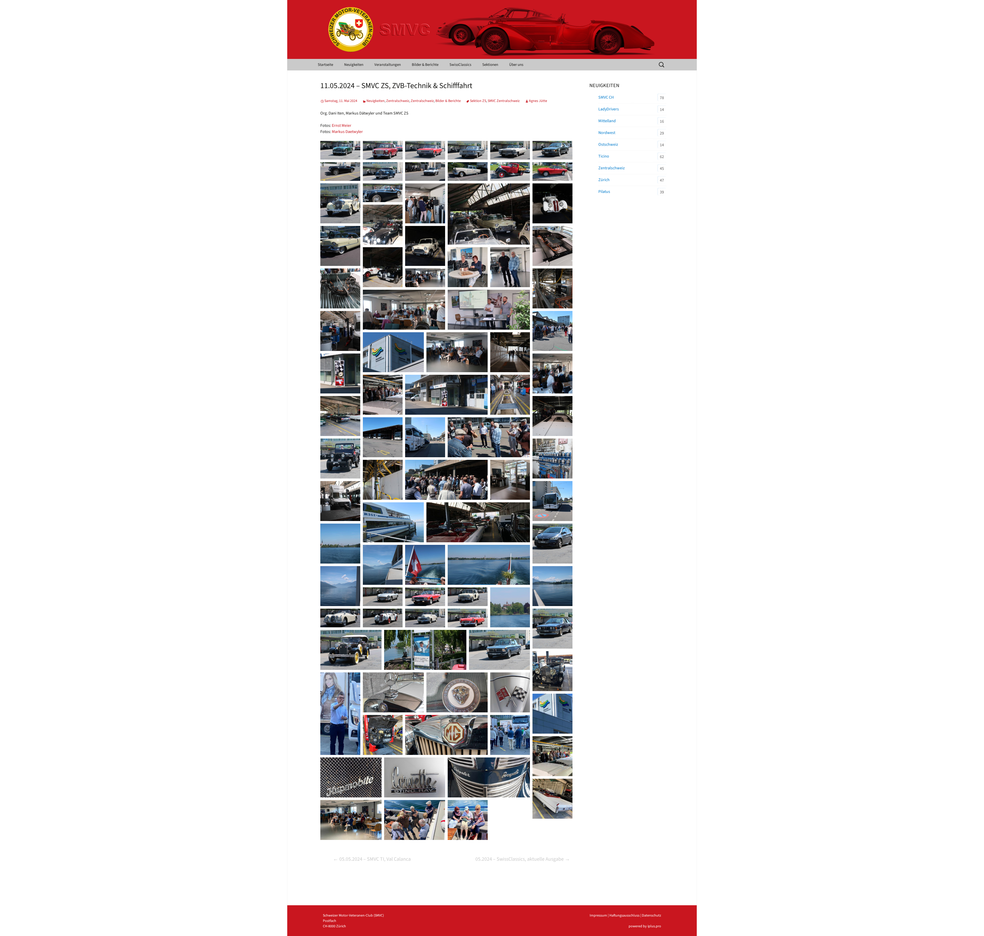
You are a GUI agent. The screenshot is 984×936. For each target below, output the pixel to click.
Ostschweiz (608, 144)
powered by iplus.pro (645, 926)
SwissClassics (460, 64)
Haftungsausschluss (624, 915)
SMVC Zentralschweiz (504, 100)
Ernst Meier (341, 125)
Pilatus (604, 191)
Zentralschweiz (397, 100)
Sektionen (490, 64)
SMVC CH (606, 97)
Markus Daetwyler (347, 131)
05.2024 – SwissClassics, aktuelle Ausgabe (522, 859)
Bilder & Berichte (425, 64)
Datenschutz (651, 915)
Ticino (603, 156)
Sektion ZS (478, 100)
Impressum (598, 915)
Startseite (325, 64)
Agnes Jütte (538, 100)
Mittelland (607, 121)
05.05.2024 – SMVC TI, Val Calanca (372, 859)
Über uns (516, 64)
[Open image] (340, 150)
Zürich (604, 180)
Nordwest (606, 133)
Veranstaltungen (387, 64)
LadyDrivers (608, 109)
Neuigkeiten (353, 64)
